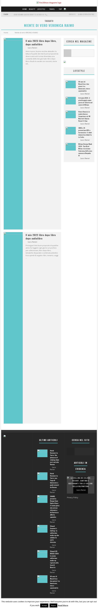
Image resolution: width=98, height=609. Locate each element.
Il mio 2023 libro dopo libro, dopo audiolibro (41, 42)
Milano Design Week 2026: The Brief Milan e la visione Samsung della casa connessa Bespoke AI (85, 150)
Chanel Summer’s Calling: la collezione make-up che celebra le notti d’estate (54, 534)
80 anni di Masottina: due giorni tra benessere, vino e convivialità (84, 86)
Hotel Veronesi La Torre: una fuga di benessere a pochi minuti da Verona (54, 480)
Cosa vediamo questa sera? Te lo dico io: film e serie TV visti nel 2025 (40, 15)
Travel (52, 9)
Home (24, 9)
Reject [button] (53, 605)
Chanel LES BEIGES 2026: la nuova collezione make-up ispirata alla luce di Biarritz (54, 559)
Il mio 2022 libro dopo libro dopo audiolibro (41, 236)
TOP (60, 9)
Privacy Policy (72, 497)
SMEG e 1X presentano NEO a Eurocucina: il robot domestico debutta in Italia (85, 132)
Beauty (32, 9)
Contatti (72, 14)
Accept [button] (44, 605)
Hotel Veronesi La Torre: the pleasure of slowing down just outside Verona (54, 457)
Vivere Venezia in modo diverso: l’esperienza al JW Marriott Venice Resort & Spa (84, 116)
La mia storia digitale (86, 14)
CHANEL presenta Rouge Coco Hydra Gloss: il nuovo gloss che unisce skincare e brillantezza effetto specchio (54, 506)
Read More (63, 605)
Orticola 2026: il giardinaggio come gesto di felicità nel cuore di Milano (85, 101)
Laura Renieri (32, 48)
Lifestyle (41, 9)
